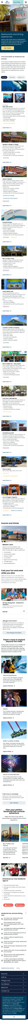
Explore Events (7, 718)
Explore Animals (8, 686)
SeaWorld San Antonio (7, 968)
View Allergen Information (14, 633)
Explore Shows (7, 785)
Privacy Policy (18, 1008)
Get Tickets (7, 48)
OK (14, 1017)
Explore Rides (7, 751)
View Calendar (14, 803)
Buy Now (5, 858)
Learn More (6, 128)
